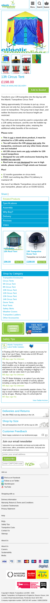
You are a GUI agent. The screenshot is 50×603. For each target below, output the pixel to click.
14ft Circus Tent (10, 299)
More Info (18, 262)
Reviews (7, 220)
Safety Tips (9, 339)
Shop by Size (10, 421)
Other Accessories (11, 318)
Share (4, 194)
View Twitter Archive (40, 400)
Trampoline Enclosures (13, 278)
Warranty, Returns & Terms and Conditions (17, 503)
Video (6, 225)
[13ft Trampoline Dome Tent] (36, 241)
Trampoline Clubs (8, 528)
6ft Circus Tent (9, 284)
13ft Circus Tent (10, 296)
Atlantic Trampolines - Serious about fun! (8, 4)
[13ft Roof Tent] (13, 241)
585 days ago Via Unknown (13, 359)
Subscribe (9, 459)
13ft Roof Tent (10, 251)
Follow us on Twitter (11, 481)
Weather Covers (10, 311)
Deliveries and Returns (16, 411)
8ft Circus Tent (9, 287)
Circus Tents (8, 281)
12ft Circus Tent (10, 293)
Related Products (11, 199)
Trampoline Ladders (12, 315)
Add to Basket (38, 90)
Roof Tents (7, 305)
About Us (4, 546)
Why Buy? (8, 212)
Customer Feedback (14, 431)
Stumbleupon (9, 484)
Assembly (8, 207)
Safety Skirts (8, 308)
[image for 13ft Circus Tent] (25, 32)
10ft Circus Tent (10, 290)
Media (3, 556)
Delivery (7, 216)
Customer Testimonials (10, 506)
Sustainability (6, 552)
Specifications (10, 203)
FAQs (3, 521)
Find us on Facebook (12, 478)
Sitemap (4, 534)
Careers (4, 549)
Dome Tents (8, 302)
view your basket (46, 4)
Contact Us (5, 531)
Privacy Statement (8, 509)
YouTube (7, 487)
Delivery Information (9, 500)
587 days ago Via (9, 397)
